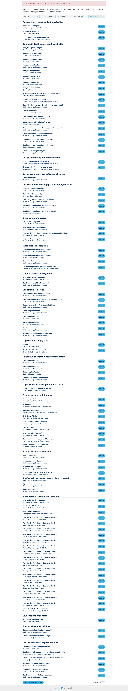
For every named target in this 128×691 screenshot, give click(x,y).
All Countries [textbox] (61, 16)
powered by (58, 688)
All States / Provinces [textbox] (47, 16)
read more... (60, 12)
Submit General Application (33, 682)
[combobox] (31, 16)
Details (101, 26)
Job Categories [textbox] (78, 16)
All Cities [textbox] (26, 16)
